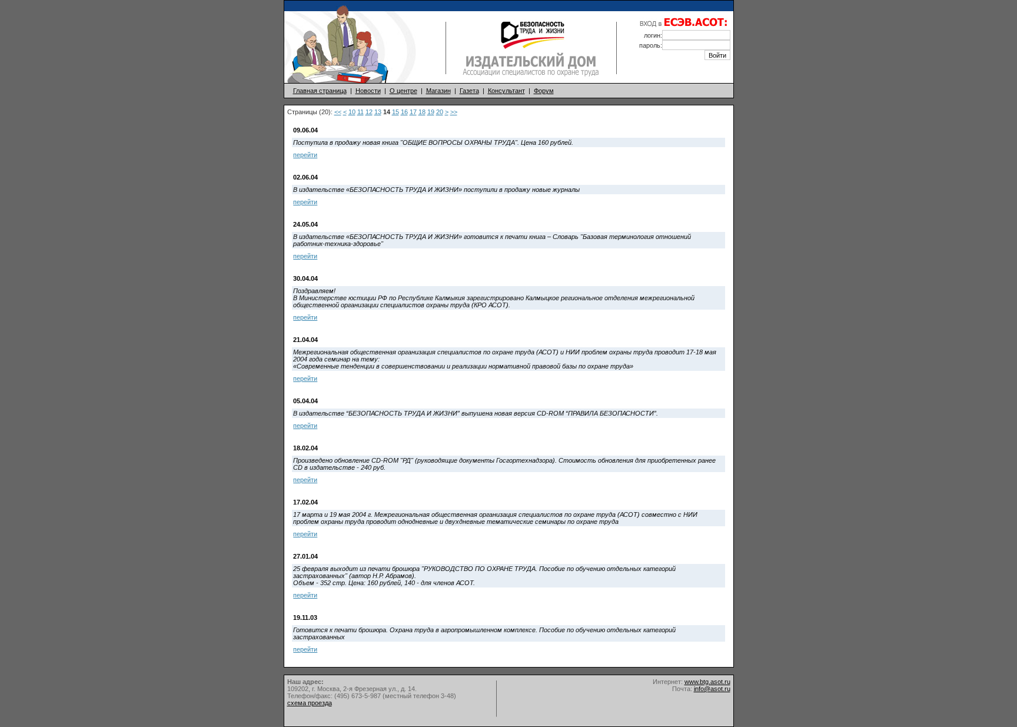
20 (439, 111)
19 (430, 111)
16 (404, 111)
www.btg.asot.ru (707, 681)
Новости (368, 90)
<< (337, 111)
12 (369, 111)
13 (377, 111)
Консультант (506, 90)
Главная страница (320, 90)
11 (360, 111)
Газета (469, 90)
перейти (305, 154)
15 (395, 111)
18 (422, 111)
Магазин (438, 90)
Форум (544, 90)
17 (413, 111)
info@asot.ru (712, 688)
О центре (403, 90)
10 (351, 111)
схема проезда (309, 702)
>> (453, 111)
